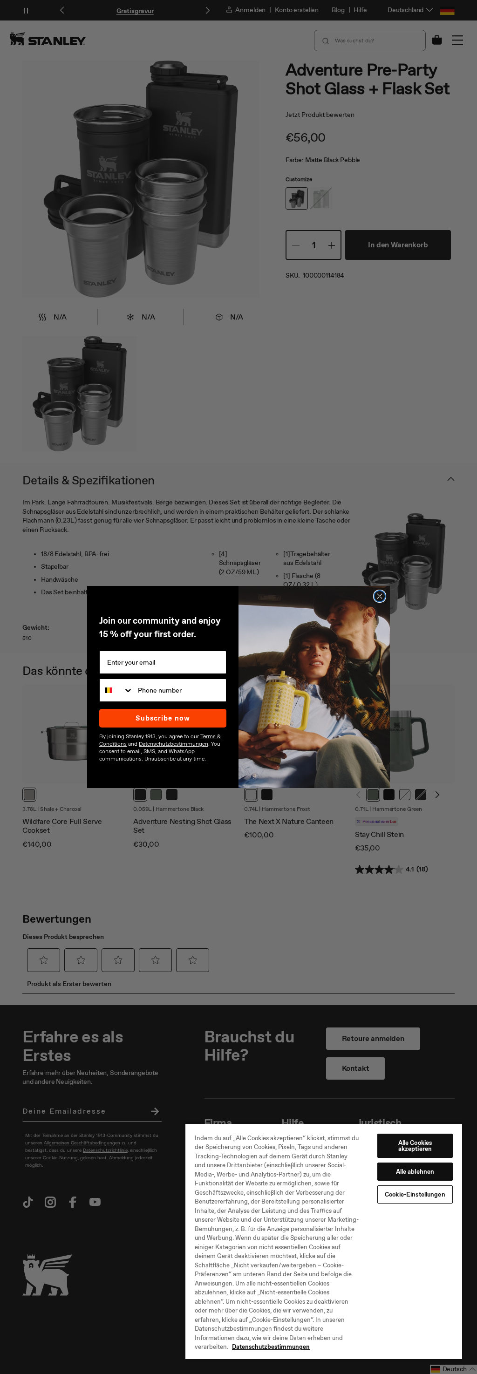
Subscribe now (163, 718)
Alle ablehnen (415, 1171)
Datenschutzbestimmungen (271, 1346)
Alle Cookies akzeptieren (415, 1145)
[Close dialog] (379, 596)
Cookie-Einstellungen (415, 1194)
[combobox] (116, 690)
